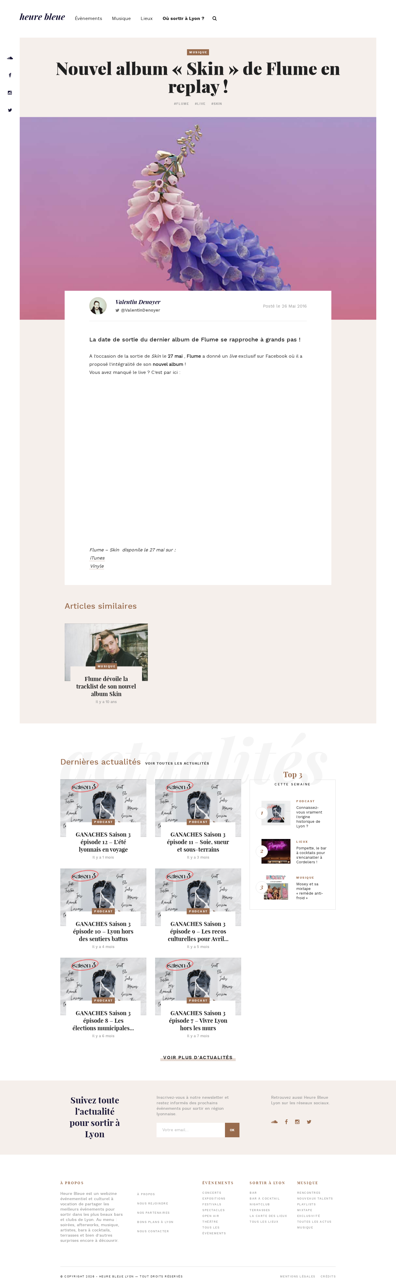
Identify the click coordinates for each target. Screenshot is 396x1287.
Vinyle (96, 566)
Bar (253, 1193)
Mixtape (305, 1210)
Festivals (211, 1204)
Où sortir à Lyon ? (183, 19)
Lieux (147, 19)
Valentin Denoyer (137, 301)
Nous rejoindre (152, 1204)
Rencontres (309, 1193)
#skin (216, 104)
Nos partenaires (153, 1213)
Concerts (211, 1193)
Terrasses (260, 1210)
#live (200, 104)
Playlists (306, 1204)
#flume (181, 104)
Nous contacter (153, 1231)
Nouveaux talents (315, 1199)
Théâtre (210, 1222)
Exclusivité (308, 1216)
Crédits (328, 1277)
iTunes (97, 558)
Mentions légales (297, 1277)
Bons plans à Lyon (155, 1222)
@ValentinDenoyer (140, 310)
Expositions (214, 1199)
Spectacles (213, 1210)
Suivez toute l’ (95, 1117)
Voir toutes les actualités (177, 763)
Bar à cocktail (265, 1199)
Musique (121, 19)
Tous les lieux (264, 1222)
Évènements (88, 19)
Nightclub (260, 1204)
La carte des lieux (268, 1216)
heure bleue (42, 16)
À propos (146, 1194)
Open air (210, 1216)
